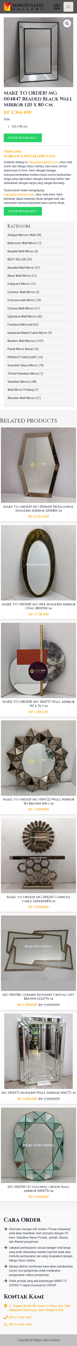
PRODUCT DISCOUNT (22, 357)
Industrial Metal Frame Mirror (27, 333)
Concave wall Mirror (21, 300)
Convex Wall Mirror (20, 308)
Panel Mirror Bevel (20, 349)
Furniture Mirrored (20, 324)
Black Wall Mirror (19, 276)
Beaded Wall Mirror (20, 251)
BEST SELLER (16, 259)
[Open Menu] (57, 7)
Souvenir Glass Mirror (22, 365)
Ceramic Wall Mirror (21, 292)
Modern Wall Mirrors (21, 341)
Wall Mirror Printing (20, 390)
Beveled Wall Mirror (20, 267)
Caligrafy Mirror (18, 284)
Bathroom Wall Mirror (22, 243)
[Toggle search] (68, 7)
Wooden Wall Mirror (21, 398)
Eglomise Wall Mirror (21, 316)
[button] (67, 23)
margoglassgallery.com (43, 162)
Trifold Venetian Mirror (23, 373)
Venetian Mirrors (18, 381)
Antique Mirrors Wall (21, 235)
